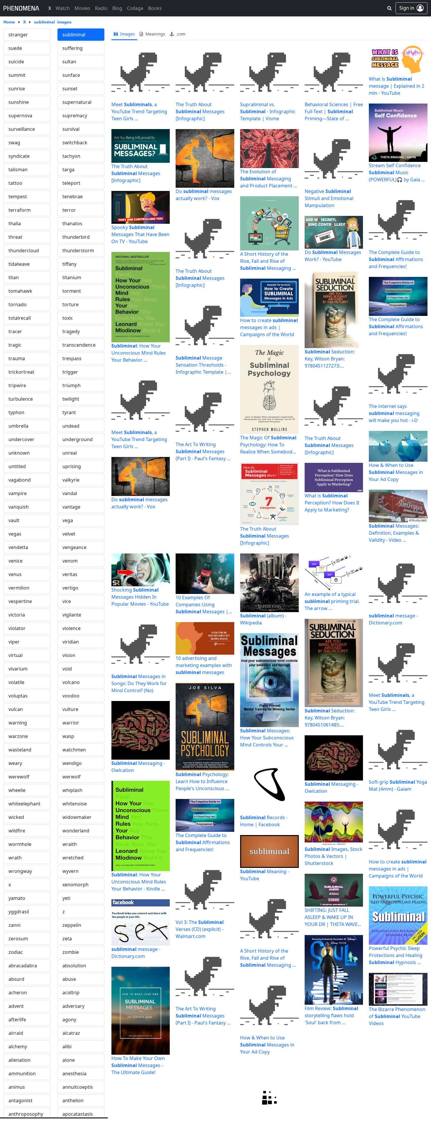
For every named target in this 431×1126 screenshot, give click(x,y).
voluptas (18, 695)
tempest (18, 196)
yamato (17, 898)
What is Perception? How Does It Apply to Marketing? (332, 502)
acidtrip (70, 992)
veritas (69, 574)
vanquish (19, 507)
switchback (74, 142)
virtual (16, 655)
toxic (67, 318)
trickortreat (21, 372)
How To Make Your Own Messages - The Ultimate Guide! (138, 1065)
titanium (71, 277)
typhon (16, 412)
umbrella (18, 426)
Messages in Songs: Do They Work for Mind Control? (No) (139, 683)
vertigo (70, 588)
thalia (15, 223)
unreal (69, 453)
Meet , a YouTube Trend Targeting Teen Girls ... (139, 111)
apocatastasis (77, 1114)
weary (15, 763)
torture (70, 304)
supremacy (74, 115)
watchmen (74, 749)
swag (14, 142)
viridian (70, 642)
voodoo (70, 695)
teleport (71, 183)
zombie (70, 952)
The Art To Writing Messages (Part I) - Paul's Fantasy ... (203, 451)
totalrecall (20, 318)
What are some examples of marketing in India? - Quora (139, 1100)
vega (67, 520)
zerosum (18, 938)
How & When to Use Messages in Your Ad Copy (396, 472)
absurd (16, 979)
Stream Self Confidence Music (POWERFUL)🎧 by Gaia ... (397, 172)
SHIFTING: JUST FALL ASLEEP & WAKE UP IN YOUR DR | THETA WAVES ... (332, 917)
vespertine (20, 601)
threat (15, 237)
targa (68, 169)
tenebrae (72, 196)
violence (71, 628)
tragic (15, 345)
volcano (71, 682)
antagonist (21, 1100)
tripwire (17, 385)
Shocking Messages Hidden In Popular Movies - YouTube (140, 597)
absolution (74, 965)
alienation (19, 1060)
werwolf (71, 776)
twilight (70, 399)
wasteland (20, 749)
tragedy (71, 331)
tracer (15, 331)
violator (17, 628)
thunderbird (76, 237)
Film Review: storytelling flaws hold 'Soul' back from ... (331, 1015)
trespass (72, 358)
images (127, 34)
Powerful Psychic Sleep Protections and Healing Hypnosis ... (395, 955)
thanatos (72, 223)
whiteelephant (24, 803)
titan (14, 277)
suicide (16, 61)
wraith (69, 844)
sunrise (17, 88)
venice (16, 561)
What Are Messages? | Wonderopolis (392, 1100)
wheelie (17, 790)
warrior (70, 722)
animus (17, 1087)
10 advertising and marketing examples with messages (204, 665)
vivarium (18, 669)
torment (71, 291)
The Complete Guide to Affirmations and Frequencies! (396, 259)
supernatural (76, 102)
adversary (73, 1006)
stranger (18, 34)
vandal (69, 493)
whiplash (72, 790)
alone (68, 1060)
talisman (18, 169)
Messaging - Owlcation (138, 766)
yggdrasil (19, 911)
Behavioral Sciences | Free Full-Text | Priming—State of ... (334, 111)
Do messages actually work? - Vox (139, 503)
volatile (16, 682)
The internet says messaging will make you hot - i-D (394, 413)
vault (14, 520)
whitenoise (74, 803)
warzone (18, 736)
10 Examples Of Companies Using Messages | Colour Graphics (202, 604)
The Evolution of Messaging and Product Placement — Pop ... (269, 178)
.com (180, 34)
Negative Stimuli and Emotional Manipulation (329, 198)
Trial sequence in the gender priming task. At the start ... (332, 1100)
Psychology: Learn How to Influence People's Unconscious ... (202, 781)
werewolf (19, 776)
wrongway (20, 871)
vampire (18, 493)
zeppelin (71, 925)
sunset (69, 88)
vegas (15, 534)
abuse (69, 979)
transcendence (79, 345)
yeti (66, 898)
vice (66, 601)
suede (15, 48)
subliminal (73, 34)
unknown (19, 453)
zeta (67, 938)
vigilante (71, 615)
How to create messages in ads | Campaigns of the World (269, 327)
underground (77, 439)
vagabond (20, 480)
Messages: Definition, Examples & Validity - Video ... (394, 533)
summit (17, 75)
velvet (68, 534)
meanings (154, 34)
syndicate (19, 156)
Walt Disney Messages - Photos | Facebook (266, 1100)
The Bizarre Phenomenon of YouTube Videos (397, 1016)
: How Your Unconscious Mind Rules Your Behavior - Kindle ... (138, 881)
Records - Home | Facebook (264, 821)
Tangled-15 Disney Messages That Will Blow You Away (202, 1100)
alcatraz (71, 1033)
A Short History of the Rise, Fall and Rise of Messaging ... (268, 261)
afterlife (17, 1019)
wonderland (75, 830)
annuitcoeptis (77, 1087)
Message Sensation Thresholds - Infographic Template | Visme (201, 365)
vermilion (19, 588)
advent (16, 1006)
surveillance (22, 129)
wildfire (17, 830)
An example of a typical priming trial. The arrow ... (332, 601)
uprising (71, 466)
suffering (72, 48)
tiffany (69, 264)
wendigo (72, 763)
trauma (17, 358)
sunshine (19, 102)
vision (68, 655)
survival (70, 129)
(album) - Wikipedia (263, 619)
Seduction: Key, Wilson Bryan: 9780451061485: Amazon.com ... (330, 717)
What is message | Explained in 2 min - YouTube (396, 86)
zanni (15, 925)
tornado (18, 304)
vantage (71, 507)
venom (70, 561)
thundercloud (24, 250)
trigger (70, 372)
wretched (73, 857)
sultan (69, 61)
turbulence (21, 399)
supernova (20, 115)
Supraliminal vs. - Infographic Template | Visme (268, 111)
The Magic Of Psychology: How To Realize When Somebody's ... (269, 444)
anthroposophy (26, 1114)
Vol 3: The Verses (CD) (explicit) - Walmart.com (200, 929)
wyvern (70, 871)
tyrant (69, 412)
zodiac (16, 952)
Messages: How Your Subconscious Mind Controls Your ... (267, 737)
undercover (21, 439)
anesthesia (74, 1073)
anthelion (73, 1100)
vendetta (18, 547)
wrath (15, 857)
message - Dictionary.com (135, 952)
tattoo (15, 183)
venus (15, 574)
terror (69, 210)
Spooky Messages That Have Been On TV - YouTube (140, 234)
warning (18, 722)
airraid (16, 1033)
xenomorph (75, 884)
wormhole (20, 844)
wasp (68, 736)
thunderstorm (78, 250)
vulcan (16, 709)
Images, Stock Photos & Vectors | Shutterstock (333, 856)
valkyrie (70, 480)
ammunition (22, 1073)
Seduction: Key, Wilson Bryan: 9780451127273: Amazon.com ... (330, 358)
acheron (18, 992)
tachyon (71, 156)
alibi (67, 1046)
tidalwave (19, 264)
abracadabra (23, 965)
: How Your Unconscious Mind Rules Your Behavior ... (138, 353)
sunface (71, 75)
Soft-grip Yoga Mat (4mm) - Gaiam (398, 785)
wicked (16, 817)
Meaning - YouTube (264, 875)
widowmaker (76, 817)
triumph (71, 385)
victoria (17, 615)
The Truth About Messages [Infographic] (135, 173)
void (67, 669)
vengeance (74, 547)
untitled (17, 466)
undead (70, 426)
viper (14, 642)
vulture (70, 709)
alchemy (18, 1046)
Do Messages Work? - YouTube (333, 256)
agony (69, 1019)
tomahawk (20, 291)
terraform (20, 210)
